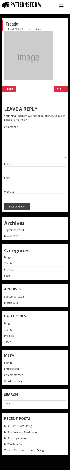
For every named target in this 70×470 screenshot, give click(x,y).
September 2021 (14, 230)
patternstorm (34, 29)
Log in (8, 363)
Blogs (7, 257)
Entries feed (11, 369)
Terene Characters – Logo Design (24, 450)
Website (9, 191)
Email (7, 178)
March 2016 (11, 236)
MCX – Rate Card (14, 444)
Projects (9, 269)
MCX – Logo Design (16, 438)
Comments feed (13, 375)
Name (7, 164)
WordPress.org (13, 381)
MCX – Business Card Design (21, 432)
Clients (8, 263)
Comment (11, 127)
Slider (7, 275)
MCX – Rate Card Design (19, 426)
